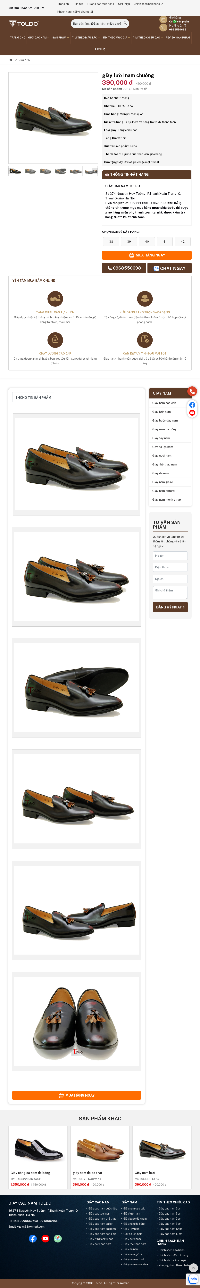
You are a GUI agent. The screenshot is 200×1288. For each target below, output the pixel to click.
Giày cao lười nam (99, 1213)
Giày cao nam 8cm (170, 1223)
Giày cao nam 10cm (170, 1228)
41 (164, 241)
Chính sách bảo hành (172, 1250)
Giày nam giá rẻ (162, 482)
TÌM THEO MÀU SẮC (84, 37)
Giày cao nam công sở (102, 1233)
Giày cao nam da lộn (100, 1223)
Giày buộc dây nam (165, 420)
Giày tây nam (161, 438)
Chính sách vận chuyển (173, 1260)
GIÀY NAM (24, 59)
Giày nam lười (145, 1173)
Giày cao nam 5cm (170, 1208)
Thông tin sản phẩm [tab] (33, 397)
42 (183, 241)
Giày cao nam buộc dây (102, 1208)
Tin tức (78, 3)
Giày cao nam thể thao (102, 1218)
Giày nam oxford (163, 490)
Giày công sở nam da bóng (30, 1173)
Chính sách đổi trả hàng (173, 1255)
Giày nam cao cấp (164, 403)
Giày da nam (160, 473)
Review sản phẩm (178, 37)
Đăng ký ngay (169, 607)
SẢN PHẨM (59, 37)
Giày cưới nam (161, 455)
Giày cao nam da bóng (102, 1228)
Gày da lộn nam (162, 446)
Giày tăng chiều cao (100, 1239)
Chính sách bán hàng (147, 3)
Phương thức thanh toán (174, 1265)
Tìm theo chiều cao (147, 37)
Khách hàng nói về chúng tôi (75, 11)
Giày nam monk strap (166, 499)
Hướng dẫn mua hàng (100, 3)
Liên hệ (100, 49)
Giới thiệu (124, 3)
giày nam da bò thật (87, 1173)
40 (147, 241)
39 (129, 241)
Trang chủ (63, 3)
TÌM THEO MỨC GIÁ (115, 37)
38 (111, 241)
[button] (11, 171)
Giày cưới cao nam (99, 1244)
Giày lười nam (161, 411)
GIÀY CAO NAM (37, 37)
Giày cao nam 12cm (170, 1233)
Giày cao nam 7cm (170, 1218)
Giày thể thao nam (164, 464)
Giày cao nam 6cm (170, 1213)
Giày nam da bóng (164, 429)
